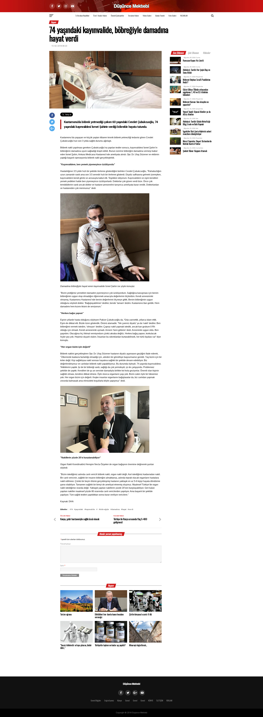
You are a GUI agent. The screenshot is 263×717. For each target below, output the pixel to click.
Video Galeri (147, 15)
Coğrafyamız (109, 700)
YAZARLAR (184, 15)
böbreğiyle (104, 509)
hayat (124, 509)
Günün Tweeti (160, 15)
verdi (131, 509)
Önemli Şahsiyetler (117, 15)
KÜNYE (150, 700)
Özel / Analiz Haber (100, 15)
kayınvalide (90, 509)
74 (72, 509)
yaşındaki (79, 509)
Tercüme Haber (133, 15)
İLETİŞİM (159, 700)
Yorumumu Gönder (69, 575)
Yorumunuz (65, 544)
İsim (62, 566)
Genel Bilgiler (96, 700)
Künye (119, 700)
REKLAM (169, 700)
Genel (127, 700)
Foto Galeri (172, 15)
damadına (116, 509)
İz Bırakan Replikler (82, 15)
